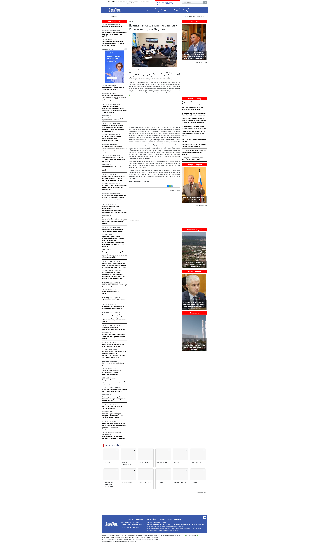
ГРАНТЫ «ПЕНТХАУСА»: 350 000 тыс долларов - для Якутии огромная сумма (113, 336)
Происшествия (147, 9)
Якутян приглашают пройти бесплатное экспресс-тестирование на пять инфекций (114, 399)
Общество (179, 11)
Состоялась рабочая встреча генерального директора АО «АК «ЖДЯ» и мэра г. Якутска (113, 415)
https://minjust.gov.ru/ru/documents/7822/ (146, 539)
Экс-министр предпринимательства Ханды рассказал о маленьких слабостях (113, 436)
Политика (134, 9)
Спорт (190, 9)
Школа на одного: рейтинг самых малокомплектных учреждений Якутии (193, 133)
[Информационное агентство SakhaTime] (114, 9)
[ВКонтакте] (168, 186)
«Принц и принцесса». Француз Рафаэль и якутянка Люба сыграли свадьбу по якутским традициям (194, 120)
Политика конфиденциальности (130, 527)
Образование (168, 11)
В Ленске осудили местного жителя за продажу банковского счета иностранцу (114, 187)
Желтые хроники (160, 9)
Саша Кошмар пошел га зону (112, 26)
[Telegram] (172, 186)
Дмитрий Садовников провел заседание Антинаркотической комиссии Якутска (113, 43)
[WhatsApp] (170, 186)
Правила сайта (151, 519)
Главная (130, 519)
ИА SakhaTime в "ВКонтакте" (195, 16)
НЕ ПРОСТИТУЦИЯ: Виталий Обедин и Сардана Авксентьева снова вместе (114, 169)
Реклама (162, 519)
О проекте (139, 519)
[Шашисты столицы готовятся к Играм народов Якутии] (154, 50)
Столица (172, 9)
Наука (159, 11)
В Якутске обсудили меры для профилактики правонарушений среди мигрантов (113, 382)
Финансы (150, 11)
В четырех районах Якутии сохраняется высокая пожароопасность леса (111, 138)
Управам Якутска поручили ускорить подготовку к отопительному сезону (111, 372)
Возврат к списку (134, 220)
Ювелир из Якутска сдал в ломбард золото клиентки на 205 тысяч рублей (114, 34)
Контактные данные (174, 519)
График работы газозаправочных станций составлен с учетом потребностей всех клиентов (113, 178)
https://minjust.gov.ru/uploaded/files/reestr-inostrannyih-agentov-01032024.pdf (124, 537)
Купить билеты (191, 11)
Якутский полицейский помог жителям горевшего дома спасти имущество (113, 159)
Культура (182, 9)
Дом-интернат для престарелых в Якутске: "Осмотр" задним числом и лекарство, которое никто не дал (114, 265)
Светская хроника (137, 11)
